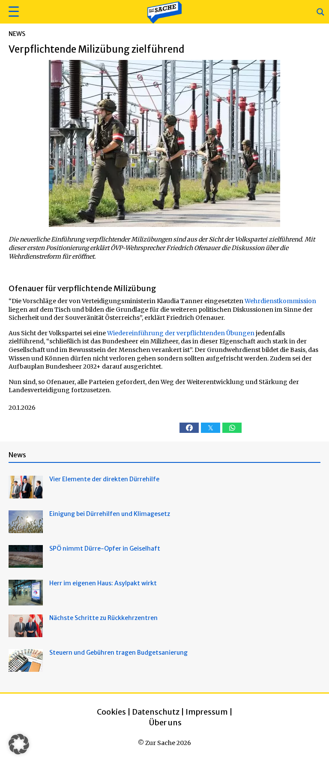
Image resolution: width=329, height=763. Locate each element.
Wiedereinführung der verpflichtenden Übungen (180, 333)
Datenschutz (155, 712)
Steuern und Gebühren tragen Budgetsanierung (118, 652)
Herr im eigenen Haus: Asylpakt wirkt (103, 583)
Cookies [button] (111, 712)
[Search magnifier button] (320, 12)
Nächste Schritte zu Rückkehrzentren (103, 618)
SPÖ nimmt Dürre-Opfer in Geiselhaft (104, 548)
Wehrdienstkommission (280, 301)
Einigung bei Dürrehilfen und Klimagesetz (109, 514)
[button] (12, 11)
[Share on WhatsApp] (232, 428)
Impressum (206, 712)
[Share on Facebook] (189, 428)
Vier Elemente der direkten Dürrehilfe (104, 479)
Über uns (165, 722)
